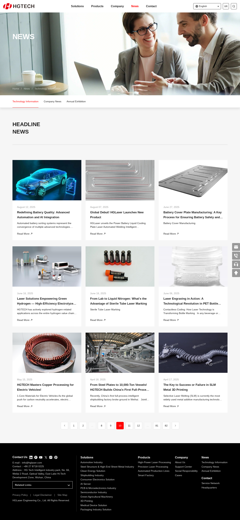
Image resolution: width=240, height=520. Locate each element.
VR (226, 6)
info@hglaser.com (32, 462)
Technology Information (47, 88)
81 (156, 425)
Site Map (62, 495)
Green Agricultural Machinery (96, 496)
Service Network (211, 483)
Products (97, 6)
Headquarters (209, 487)
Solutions (77, 6)
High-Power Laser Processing (154, 462)
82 (166, 425)
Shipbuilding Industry (92, 475)
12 (138, 425)
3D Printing (86, 500)
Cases (178, 475)
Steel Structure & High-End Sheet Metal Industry (107, 466)
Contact (151, 6)
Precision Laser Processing (153, 466)
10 (120, 425)
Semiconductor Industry (93, 492)
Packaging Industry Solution (95, 509)
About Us (180, 462)
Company (117, 6)
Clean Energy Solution (92, 470)
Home (15, 88)
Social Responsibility (186, 470)
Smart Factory (146, 475)
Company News (210, 466)
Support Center (183, 466)
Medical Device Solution (93, 505)
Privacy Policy (20, 495)
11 (129, 425)
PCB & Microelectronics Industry (98, 488)
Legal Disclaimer (42, 495)
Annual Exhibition (211, 470)
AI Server (85, 483)
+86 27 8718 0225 (34, 466)
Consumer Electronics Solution (97, 479)
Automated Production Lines (153, 470)
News (135, 6)
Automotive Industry (91, 462)
